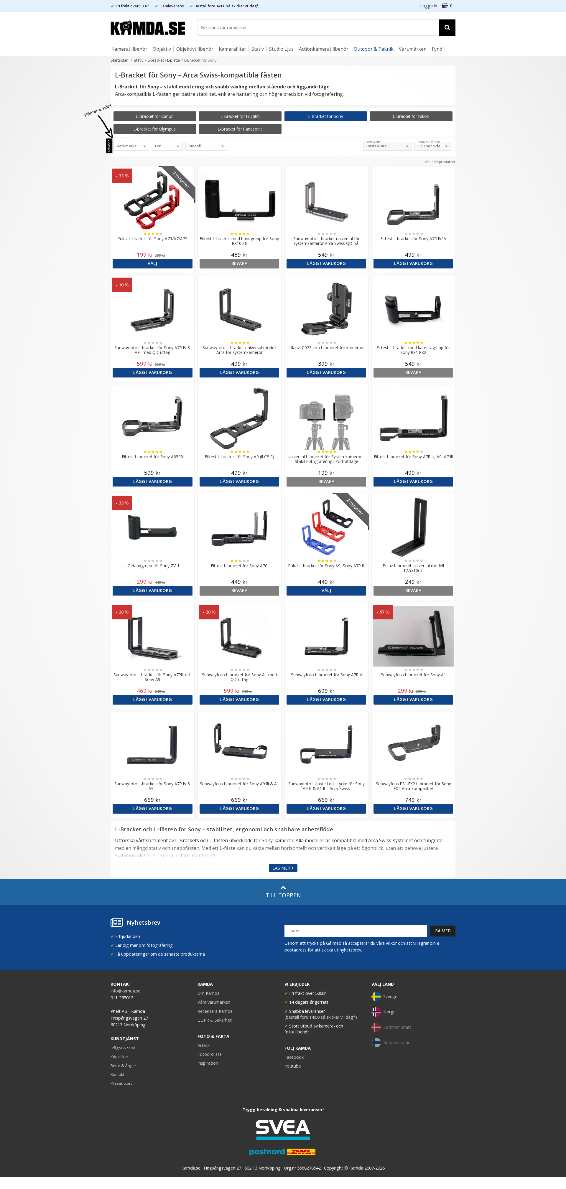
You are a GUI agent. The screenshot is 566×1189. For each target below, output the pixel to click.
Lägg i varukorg (326, 263)
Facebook (294, 1057)
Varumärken (413, 49)
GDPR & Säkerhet (215, 1020)
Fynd (437, 49)
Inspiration (208, 1063)
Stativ (257, 49)
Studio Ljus (281, 49)
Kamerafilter (232, 49)
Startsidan (120, 60)
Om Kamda (209, 993)
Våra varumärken (214, 1002)
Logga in (428, 6)
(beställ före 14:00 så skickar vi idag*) (320, 1017)
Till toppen (283, 895)
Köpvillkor (119, 1056)
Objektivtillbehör (194, 49)
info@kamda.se (125, 991)
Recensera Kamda (215, 1011)
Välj (152, 263)
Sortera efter (373, 142)
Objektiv (162, 49)
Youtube (292, 1066)
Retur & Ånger (123, 1065)
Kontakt (117, 1074)
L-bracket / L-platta (164, 60)
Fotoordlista (210, 1054)
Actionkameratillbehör (323, 49)
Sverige (390, 996)
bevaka (239, 263)
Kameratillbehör (129, 49)
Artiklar (204, 1045)
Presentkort (121, 1083)
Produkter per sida (428, 142)
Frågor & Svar (123, 1048)
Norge (389, 1012)
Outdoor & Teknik (374, 49)
